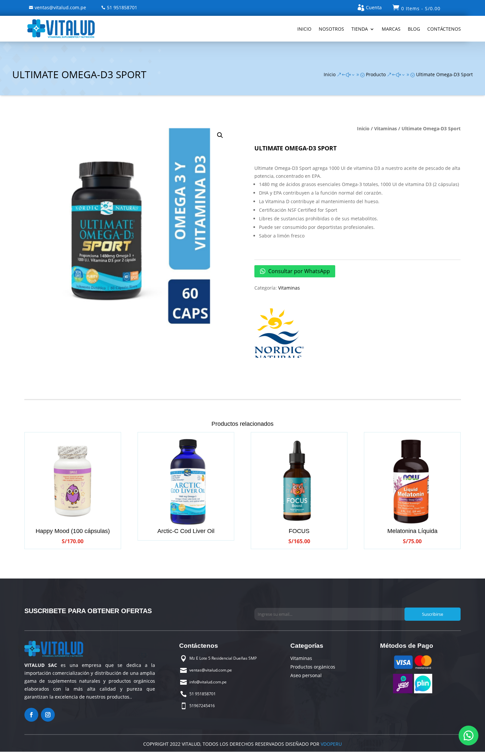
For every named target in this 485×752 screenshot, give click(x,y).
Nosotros (331, 29)
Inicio (304, 29)
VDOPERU (330, 744)
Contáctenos (444, 29)
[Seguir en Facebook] (31, 715)
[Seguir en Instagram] (48, 715)
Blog (414, 29)
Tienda (359, 29)
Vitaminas (385, 128)
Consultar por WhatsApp (298, 271)
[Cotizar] (468, 735)
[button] (220, 135)
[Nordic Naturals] (279, 334)
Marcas (391, 29)
